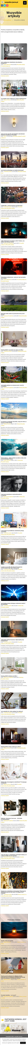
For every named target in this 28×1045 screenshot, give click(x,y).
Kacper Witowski (7, 64)
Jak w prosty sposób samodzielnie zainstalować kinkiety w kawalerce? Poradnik (13, 134)
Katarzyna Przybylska (8, 243)
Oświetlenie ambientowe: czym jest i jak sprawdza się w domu (13, 278)
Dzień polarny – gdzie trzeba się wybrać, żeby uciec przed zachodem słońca (13, 458)
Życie (18, 99)
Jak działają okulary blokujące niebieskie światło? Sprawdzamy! (13, 604)
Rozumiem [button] (23, 1042)
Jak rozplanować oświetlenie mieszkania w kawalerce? (11, 63)
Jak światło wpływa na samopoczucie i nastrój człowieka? (12, 386)
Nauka (20, 315)
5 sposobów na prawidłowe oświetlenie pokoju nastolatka (12, 531)
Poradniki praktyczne (5, 66)
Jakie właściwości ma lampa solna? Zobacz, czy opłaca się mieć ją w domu (12, 241)
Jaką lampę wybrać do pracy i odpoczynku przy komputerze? (12, 640)
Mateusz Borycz (7, 99)
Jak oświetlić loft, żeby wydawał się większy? (12, 711)
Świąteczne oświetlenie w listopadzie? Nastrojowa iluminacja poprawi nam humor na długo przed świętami (13, 892)
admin (5, 136)
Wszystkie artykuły (21, 64)
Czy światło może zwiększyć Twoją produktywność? (13, 98)
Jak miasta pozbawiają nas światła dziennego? (12, 170)
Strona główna (7, 20)
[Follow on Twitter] (5, 5)
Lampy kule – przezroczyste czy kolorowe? (11, 205)
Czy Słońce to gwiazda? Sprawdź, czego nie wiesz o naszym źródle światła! (14, 422)
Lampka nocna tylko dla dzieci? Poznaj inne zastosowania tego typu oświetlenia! (11, 567)
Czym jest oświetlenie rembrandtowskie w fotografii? (11, 495)
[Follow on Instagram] (7, 5)
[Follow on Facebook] (2, 5)
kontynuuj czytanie (5, 75)
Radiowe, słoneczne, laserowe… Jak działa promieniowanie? (11, 819)
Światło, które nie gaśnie (7, 940)
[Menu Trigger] (25, 3)
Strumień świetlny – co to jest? (8, 995)
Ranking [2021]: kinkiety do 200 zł (9, 676)
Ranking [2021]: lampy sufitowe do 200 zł (11, 746)
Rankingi (20, 351)
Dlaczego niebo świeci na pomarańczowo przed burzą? (12, 314)
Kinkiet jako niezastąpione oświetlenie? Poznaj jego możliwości (14, 782)
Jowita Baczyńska (7, 171)
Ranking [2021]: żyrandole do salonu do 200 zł (12, 350)
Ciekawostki (20, 460)
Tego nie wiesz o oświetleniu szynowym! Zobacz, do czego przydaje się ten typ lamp (14, 855)
